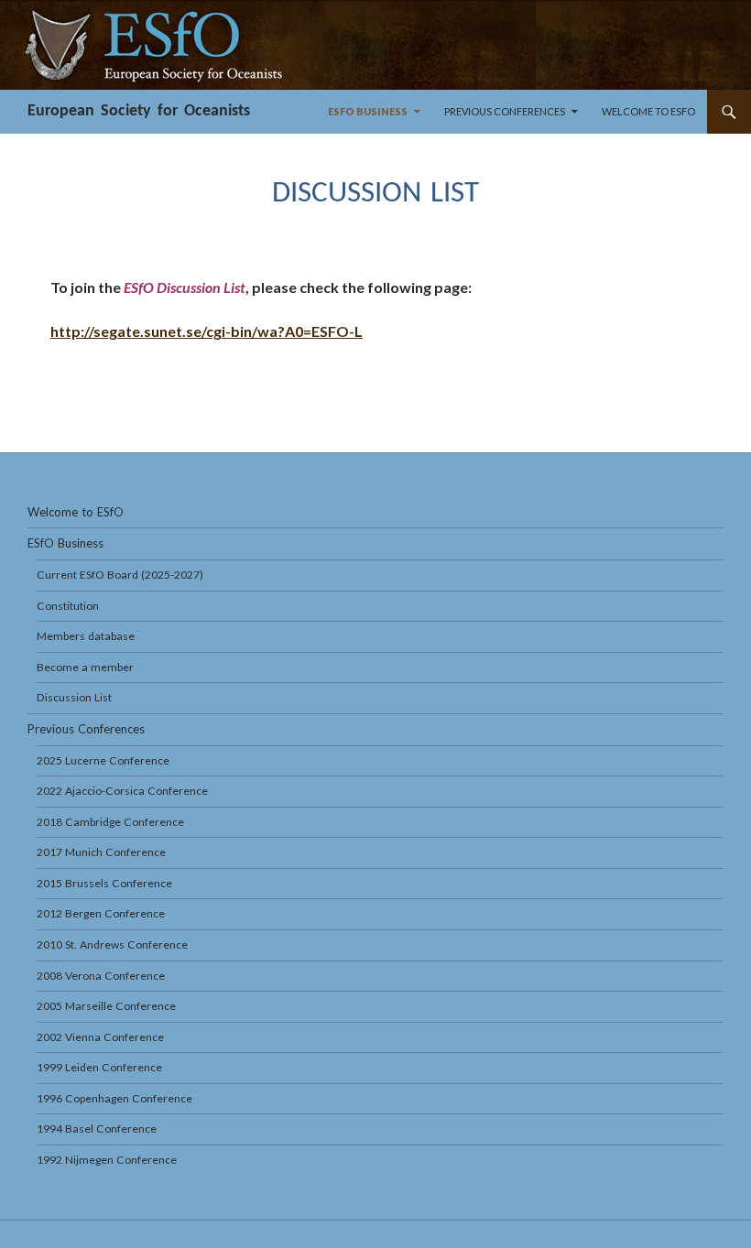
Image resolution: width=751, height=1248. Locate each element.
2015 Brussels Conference (104, 883)
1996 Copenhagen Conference (114, 1098)
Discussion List (74, 697)
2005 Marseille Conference (106, 1006)
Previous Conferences (504, 111)
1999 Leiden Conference (99, 1067)
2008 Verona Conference (101, 975)
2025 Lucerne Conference (103, 760)
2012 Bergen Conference (101, 913)
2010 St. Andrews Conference (112, 944)
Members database (86, 636)
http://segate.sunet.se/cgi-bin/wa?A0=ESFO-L (206, 331)
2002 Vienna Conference (100, 1037)
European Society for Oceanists (138, 111)
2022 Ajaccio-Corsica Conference (122, 791)
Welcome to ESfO (648, 111)
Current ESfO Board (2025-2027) (120, 574)
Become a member (85, 667)
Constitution (68, 606)
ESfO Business (368, 111)
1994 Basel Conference (97, 1128)
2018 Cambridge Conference (110, 822)
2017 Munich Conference (101, 852)
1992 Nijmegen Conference (107, 1160)
